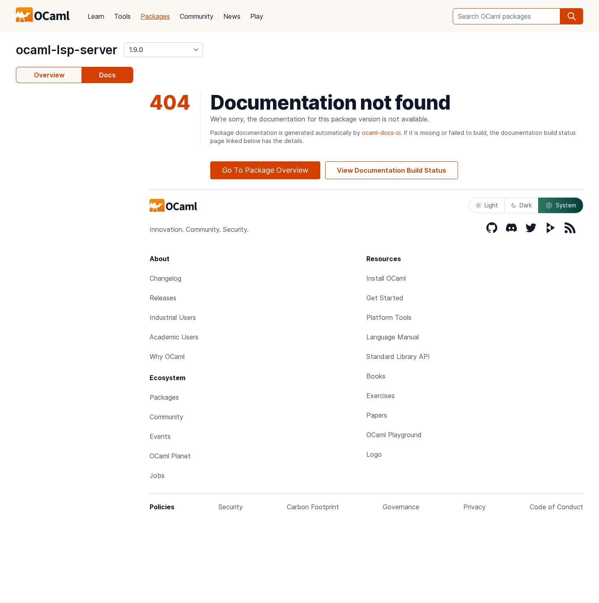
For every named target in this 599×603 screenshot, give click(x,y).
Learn (96, 16)
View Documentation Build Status (391, 170)
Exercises (380, 396)
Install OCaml (386, 278)
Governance (401, 507)
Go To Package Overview (265, 170)
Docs (107, 75)
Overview (49, 75)
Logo (374, 454)
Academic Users (174, 337)
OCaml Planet (170, 456)
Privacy (474, 507)
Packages (155, 16)
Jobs (157, 475)
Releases (163, 298)
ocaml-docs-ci (381, 132)
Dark (526, 205)
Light (491, 205)
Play (256, 16)
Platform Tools (389, 317)
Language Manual (392, 337)
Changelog (165, 278)
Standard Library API (398, 356)
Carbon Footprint (313, 507)
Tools (122, 16)
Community (197, 16)
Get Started (384, 298)
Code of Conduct (556, 507)
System (566, 205)
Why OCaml (167, 356)
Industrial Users (173, 317)
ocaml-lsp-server (66, 49)
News (231, 16)
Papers (376, 415)
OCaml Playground (394, 435)
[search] (571, 16)
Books (375, 376)
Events (160, 436)
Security (230, 507)
